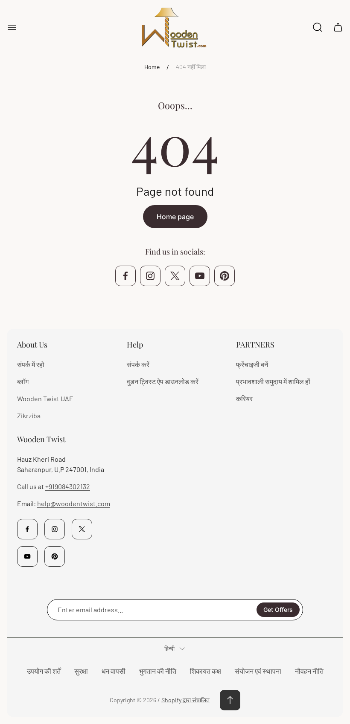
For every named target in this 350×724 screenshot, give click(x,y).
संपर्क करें (138, 364)
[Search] (317, 27)
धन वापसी (113, 671)
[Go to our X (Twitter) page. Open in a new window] (175, 276)
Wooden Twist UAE (45, 398)
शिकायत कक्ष (205, 671)
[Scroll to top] (230, 700)
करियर (244, 398)
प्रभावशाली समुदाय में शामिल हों (273, 381)
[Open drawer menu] (12, 27)
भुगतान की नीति (157, 671)
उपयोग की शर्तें (44, 671)
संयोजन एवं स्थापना (258, 671)
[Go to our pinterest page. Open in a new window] (224, 276)
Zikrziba (29, 415)
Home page (175, 216)
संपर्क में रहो (30, 364)
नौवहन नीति (309, 671)
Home (152, 66)
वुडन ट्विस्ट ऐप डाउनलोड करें (162, 381)
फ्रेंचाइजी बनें (252, 364)
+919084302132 (67, 486)
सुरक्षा (81, 671)
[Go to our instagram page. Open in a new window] (150, 276)
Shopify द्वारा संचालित (185, 700)
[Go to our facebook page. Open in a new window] (125, 276)
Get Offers (278, 609)
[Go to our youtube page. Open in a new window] (200, 276)
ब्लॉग (23, 381)
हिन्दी (169, 648)
